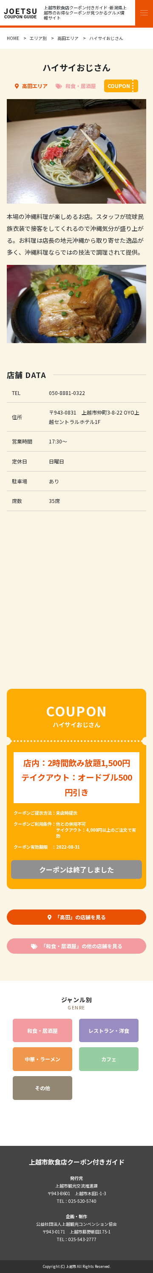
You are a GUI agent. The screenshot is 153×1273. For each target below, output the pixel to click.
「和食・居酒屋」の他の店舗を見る (81, 945)
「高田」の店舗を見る (80, 917)
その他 (42, 1087)
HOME (13, 38)
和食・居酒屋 (80, 85)
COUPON (119, 85)
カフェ (108, 1059)
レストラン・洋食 (108, 1030)
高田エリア (68, 38)
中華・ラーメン (42, 1059)
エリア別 (38, 38)
